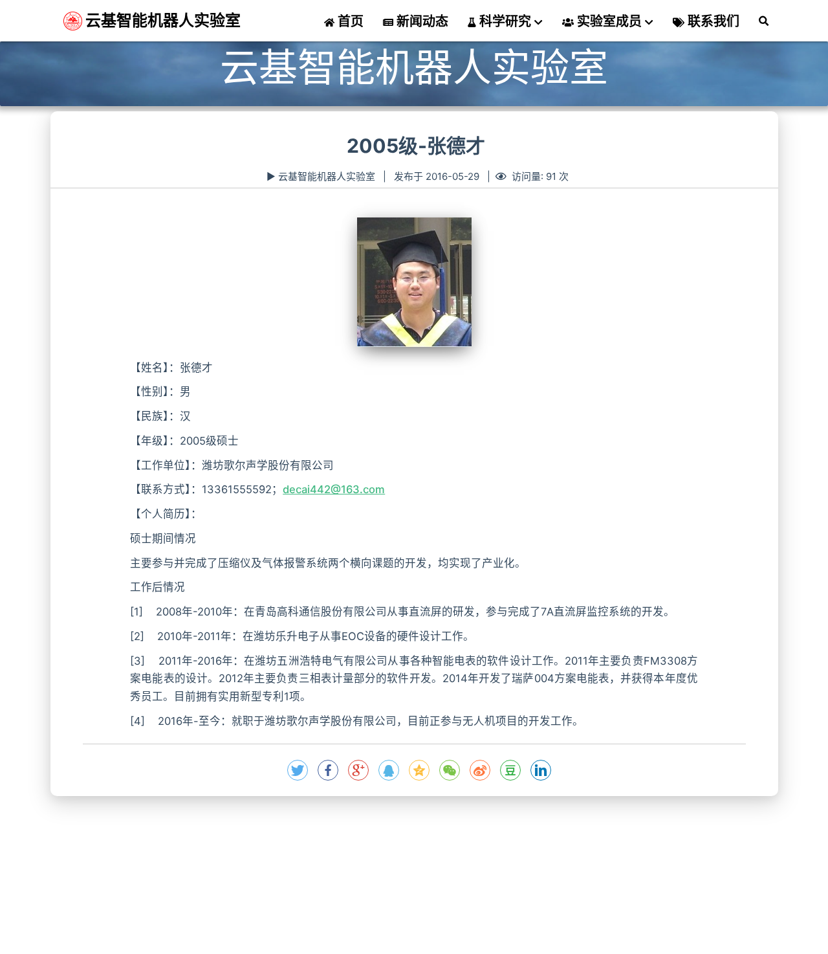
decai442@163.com (334, 489)
